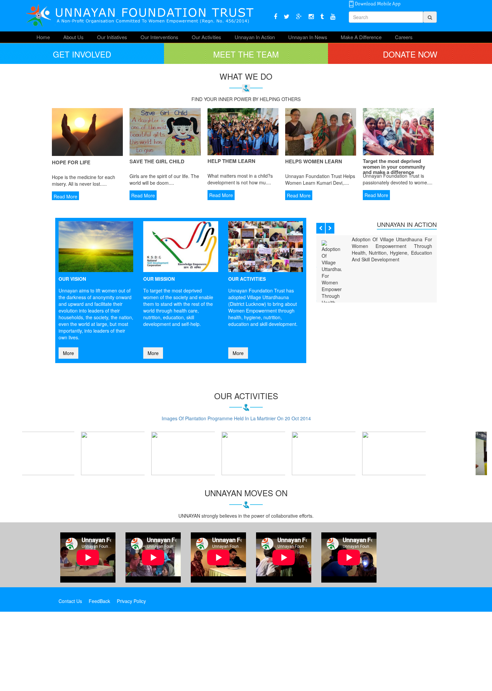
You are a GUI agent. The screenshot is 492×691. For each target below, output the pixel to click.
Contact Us (70, 680)
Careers (404, 36)
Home (43, 36)
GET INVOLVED (82, 54)
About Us (73, 36)
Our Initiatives (112, 36)
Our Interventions (159, 36)
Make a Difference (361, 36)
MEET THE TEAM (246, 54)
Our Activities (206, 36)
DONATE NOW (410, 54)
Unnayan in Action (255, 36)
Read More (65, 196)
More (68, 353)
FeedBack (99, 680)
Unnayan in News (307, 36)
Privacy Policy (131, 680)
